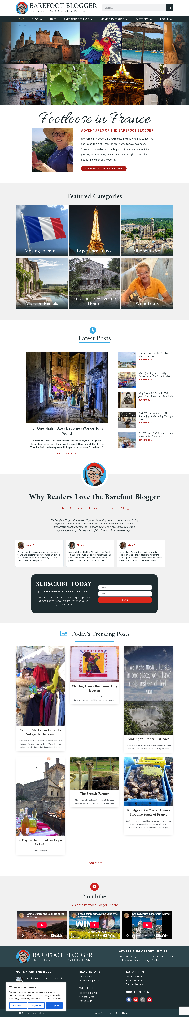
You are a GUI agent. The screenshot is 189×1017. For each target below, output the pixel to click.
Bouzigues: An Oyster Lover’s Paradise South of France (148, 813)
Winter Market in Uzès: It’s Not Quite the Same (40, 732)
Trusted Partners (134, 984)
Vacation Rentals (87, 976)
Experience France (76, 19)
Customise (18, 1005)
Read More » (67, 453)
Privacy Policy (99, 1013)
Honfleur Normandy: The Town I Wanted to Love (155, 355)
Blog (35, 19)
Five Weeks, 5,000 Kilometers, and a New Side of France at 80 (156, 435)
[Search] (169, 7)
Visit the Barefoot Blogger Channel (95, 905)
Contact (156, 960)
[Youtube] (94, 887)
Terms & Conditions (118, 1013)
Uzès (53, 19)
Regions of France (88, 993)
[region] (36, 996)
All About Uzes (86, 997)
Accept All (54, 1005)
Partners (142, 19)
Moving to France (112, 19)
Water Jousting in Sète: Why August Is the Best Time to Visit (154, 375)
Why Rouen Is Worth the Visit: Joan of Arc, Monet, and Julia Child (156, 395)
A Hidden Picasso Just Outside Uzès (44, 978)
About (164, 19)
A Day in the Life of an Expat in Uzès (40, 842)
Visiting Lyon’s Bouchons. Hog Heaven (94, 688)
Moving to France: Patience (148, 739)
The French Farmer (94, 794)
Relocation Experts (136, 980)
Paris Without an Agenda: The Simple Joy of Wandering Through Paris (156, 416)
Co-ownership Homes (90, 980)
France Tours (85, 1001)
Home (20, 19)
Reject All (36, 1005)
